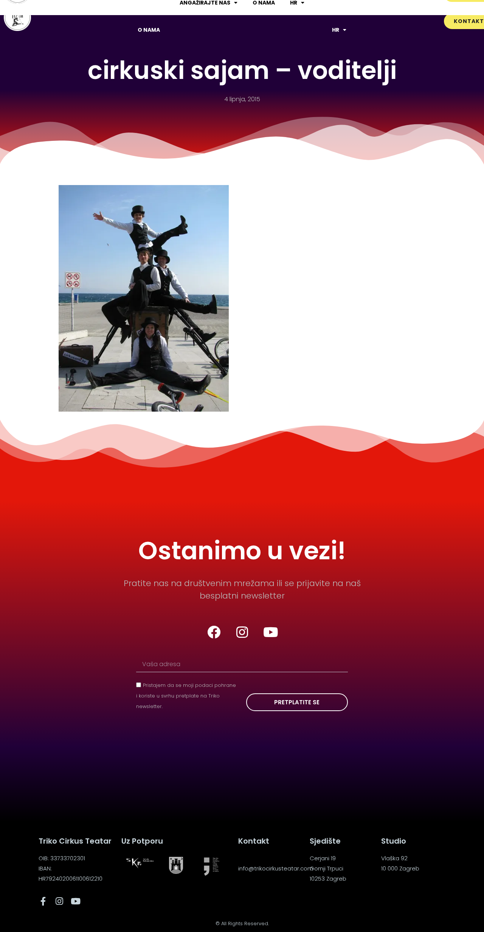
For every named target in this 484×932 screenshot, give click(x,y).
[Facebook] (213, 632)
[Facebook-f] (43, 901)
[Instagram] (242, 632)
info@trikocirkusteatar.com (275, 868)
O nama (149, 30)
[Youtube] (270, 632)
